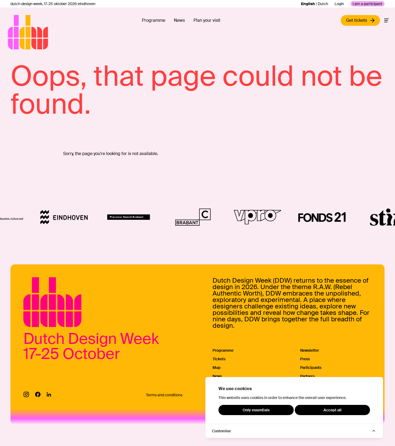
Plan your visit (206, 20)
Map (217, 367)
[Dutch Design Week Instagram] (26, 394)
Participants (310, 367)
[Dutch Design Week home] (13, 32)
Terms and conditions (164, 395)
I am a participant (367, 3)
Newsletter (309, 350)
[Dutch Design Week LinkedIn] (48, 394)
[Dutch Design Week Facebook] (37, 394)
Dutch (323, 3)
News (179, 20)
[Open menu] (386, 20)
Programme (153, 20)
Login (339, 3)
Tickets (219, 359)
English (308, 3)
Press (305, 359)
